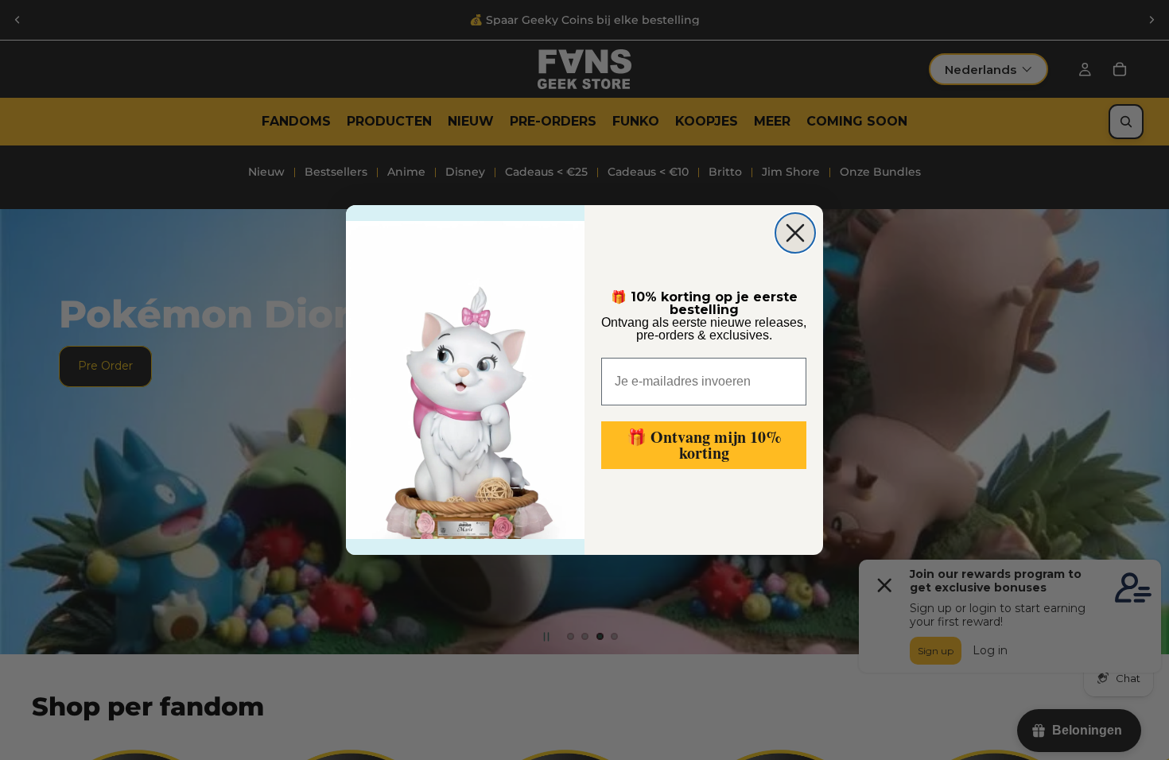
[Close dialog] (795, 233)
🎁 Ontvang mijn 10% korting (704, 444)
